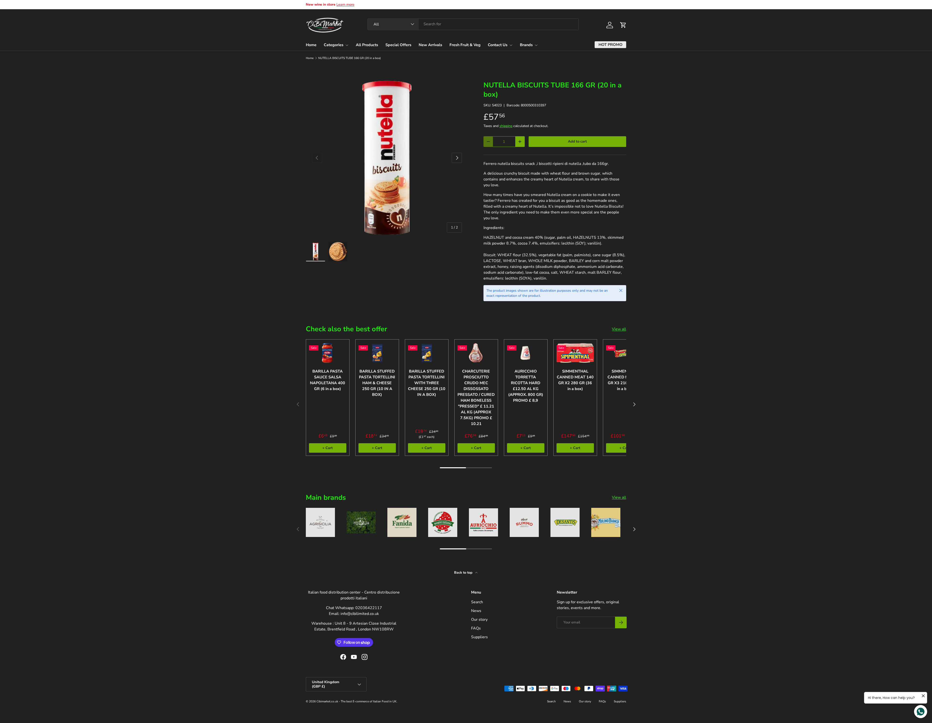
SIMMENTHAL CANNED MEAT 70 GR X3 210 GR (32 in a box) (624, 380)
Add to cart (577, 141)
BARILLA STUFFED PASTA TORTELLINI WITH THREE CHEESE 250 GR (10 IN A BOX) (426, 383)
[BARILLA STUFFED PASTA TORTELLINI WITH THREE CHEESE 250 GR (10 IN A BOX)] (426, 353)
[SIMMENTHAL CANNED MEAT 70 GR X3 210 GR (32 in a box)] (624, 353)
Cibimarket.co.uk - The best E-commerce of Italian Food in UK (356, 701)
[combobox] (473, 24)
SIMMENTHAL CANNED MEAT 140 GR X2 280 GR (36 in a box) (575, 380)
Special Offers (398, 45)
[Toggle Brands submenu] (536, 45)
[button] (623, 25)
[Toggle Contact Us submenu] (511, 45)
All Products (367, 45)
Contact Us (498, 45)
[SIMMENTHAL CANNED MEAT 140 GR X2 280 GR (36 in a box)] (575, 353)
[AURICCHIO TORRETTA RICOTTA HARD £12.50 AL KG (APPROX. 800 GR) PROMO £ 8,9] (525, 353)
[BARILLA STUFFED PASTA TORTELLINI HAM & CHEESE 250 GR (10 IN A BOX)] (377, 353)
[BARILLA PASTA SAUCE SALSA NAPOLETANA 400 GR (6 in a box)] (327, 353)
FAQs (476, 628)
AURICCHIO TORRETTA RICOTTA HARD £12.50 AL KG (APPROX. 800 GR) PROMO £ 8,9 (525, 386)
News (476, 610)
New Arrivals (430, 45)
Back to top (463, 572)
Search (477, 602)
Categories (333, 45)
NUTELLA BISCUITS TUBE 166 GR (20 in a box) (349, 58)
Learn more (345, 4)
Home (311, 45)
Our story (479, 619)
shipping (505, 126)
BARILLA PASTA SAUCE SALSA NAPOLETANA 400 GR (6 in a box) (327, 380)
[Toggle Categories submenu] (347, 45)
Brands (526, 45)
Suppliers (479, 637)
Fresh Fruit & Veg (465, 45)
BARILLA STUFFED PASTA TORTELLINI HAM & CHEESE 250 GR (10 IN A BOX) (377, 383)
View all (619, 329)
